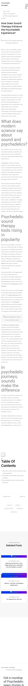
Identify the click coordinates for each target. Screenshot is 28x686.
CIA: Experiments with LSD (14, 599)
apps (16, 272)
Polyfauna (3, 286)
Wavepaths (15, 284)
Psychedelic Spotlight (8, 667)
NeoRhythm (17, 302)
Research (12, 13)
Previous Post (6, 496)
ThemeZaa (19, 670)
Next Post (22, 496)
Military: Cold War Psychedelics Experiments (14, 584)
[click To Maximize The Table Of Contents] (3, 454)
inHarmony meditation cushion (11, 325)
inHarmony (9, 505)
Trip (19, 284)
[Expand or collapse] (1, 458)
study (20, 199)
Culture (5, 13)
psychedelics (20, 508)
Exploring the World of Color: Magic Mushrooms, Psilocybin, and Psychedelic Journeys (14, 565)
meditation (17, 505)
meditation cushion (9, 508)
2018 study (5, 163)
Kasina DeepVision (13, 295)
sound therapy (13, 512)
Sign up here (7, 425)
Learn (8, 13)
